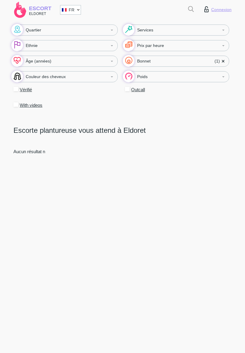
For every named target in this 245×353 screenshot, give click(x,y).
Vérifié (26, 89)
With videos (31, 105)
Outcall (138, 89)
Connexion (221, 9)
